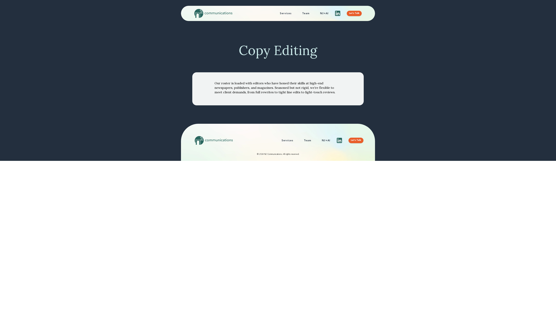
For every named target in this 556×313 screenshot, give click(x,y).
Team (306, 13)
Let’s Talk (354, 13)
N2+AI (324, 13)
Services (286, 13)
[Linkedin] (337, 13)
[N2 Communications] (213, 13)
